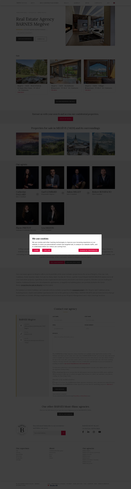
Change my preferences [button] (89, 250)
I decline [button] (47, 250)
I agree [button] (36, 250)
